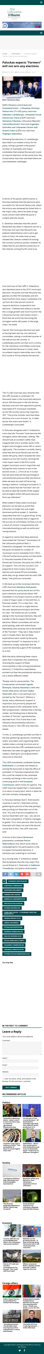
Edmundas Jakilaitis (24, 72)
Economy (7, 1223)
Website (5, 1072)
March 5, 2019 (9, 72)
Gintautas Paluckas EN (13, 904)
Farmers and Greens (12, 895)
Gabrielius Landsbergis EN (14, 899)
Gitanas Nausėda (20, 687)
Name (5, 1058)
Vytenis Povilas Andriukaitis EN (17, 954)
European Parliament (13, 890)
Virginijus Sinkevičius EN (14, 949)
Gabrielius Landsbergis (13, 114)
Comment (6, 1040)
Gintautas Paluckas (11, 121)
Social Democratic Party (14, 941)
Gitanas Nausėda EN (12, 908)
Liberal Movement (11, 124)
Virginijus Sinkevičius (12, 133)
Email (4, 1065)
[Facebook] (24, 1350)
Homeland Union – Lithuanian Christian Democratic (20, 913)
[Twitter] (20, 1350)
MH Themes (22, 1347)
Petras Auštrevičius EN (13, 927)
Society (6, 1162)
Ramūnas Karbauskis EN (13, 932)
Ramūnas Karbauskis (26, 587)
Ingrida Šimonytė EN (12, 918)
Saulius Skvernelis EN (12, 936)
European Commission (13, 886)
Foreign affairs (10, 1283)
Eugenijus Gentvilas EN (17, 881)
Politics (6, 1102)
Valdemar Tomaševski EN (14, 945)
